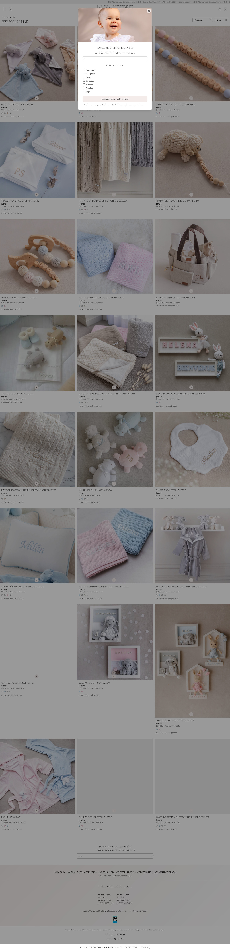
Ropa (88, 92)
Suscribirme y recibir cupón (115, 98)
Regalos (89, 88)
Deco (88, 77)
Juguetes (90, 81)
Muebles (89, 84)
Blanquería (90, 74)
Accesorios (90, 70)
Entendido (144, 947)
